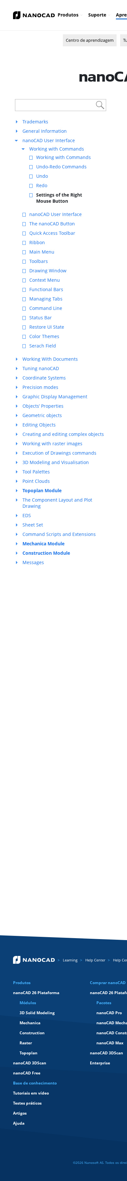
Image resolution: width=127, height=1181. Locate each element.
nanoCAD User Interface (48, 140)
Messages (33, 562)
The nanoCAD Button (52, 224)
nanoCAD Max (109, 1043)
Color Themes (44, 336)
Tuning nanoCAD (40, 368)
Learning (70, 960)
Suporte (97, 15)
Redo (41, 185)
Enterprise (100, 1063)
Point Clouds (36, 481)
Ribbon (37, 242)
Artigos (20, 1113)
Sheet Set (32, 525)
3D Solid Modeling (37, 1013)
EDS (26, 515)
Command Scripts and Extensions (59, 534)
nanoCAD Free (26, 1073)
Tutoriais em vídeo (31, 1093)
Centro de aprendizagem (90, 40)
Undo (42, 176)
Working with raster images (52, 443)
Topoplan (28, 1053)
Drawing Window (47, 270)
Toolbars (38, 261)
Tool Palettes (36, 472)
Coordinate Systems (44, 378)
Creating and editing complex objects (63, 434)
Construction (32, 1033)
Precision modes (40, 387)
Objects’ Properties (43, 406)
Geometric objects (42, 415)
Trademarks (35, 122)
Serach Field (42, 346)
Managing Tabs (46, 299)
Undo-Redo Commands (61, 167)
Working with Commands (56, 149)
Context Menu (44, 280)
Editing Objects (39, 425)
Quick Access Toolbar (52, 233)
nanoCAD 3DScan (29, 1063)
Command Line (45, 308)
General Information (44, 131)
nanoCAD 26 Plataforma (36, 992)
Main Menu (41, 252)
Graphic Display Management (54, 396)
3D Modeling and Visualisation (55, 462)
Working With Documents (50, 359)
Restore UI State (46, 327)
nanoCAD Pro (109, 1013)
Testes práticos (27, 1103)
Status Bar (40, 317)
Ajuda (18, 1123)
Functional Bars (46, 289)
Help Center (95, 960)
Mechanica (30, 1023)
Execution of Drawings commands (59, 453)
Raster (26, 1043)
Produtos (68, 15)
